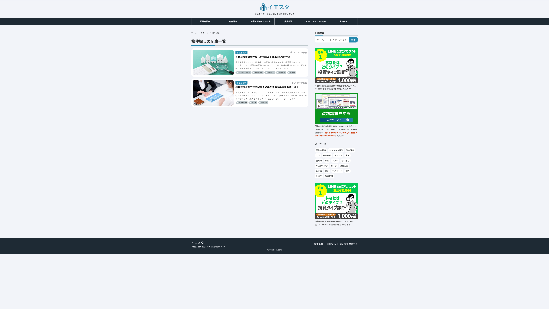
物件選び (346, 160)
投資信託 (329, 175)
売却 (327, 170)
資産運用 (233, 21)
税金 (348, 155)
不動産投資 (205, 21)
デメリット (337, 170)
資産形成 (327, 155)
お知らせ (344, 21)
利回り (319, 175)
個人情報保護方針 (348, 244)
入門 (318, 155)
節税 (327, 160)
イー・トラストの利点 (316, 21)
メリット (338, 155)
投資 (348, 170)
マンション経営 (336, 150)
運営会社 (318, 244)
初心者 (319, 170)
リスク (335, 160)
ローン (334, 165)
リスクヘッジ (322, 165)
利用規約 (331, 244)
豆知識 (319, 160)
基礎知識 (344, 165)
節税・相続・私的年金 (261, 21)
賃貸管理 (288, 21)
